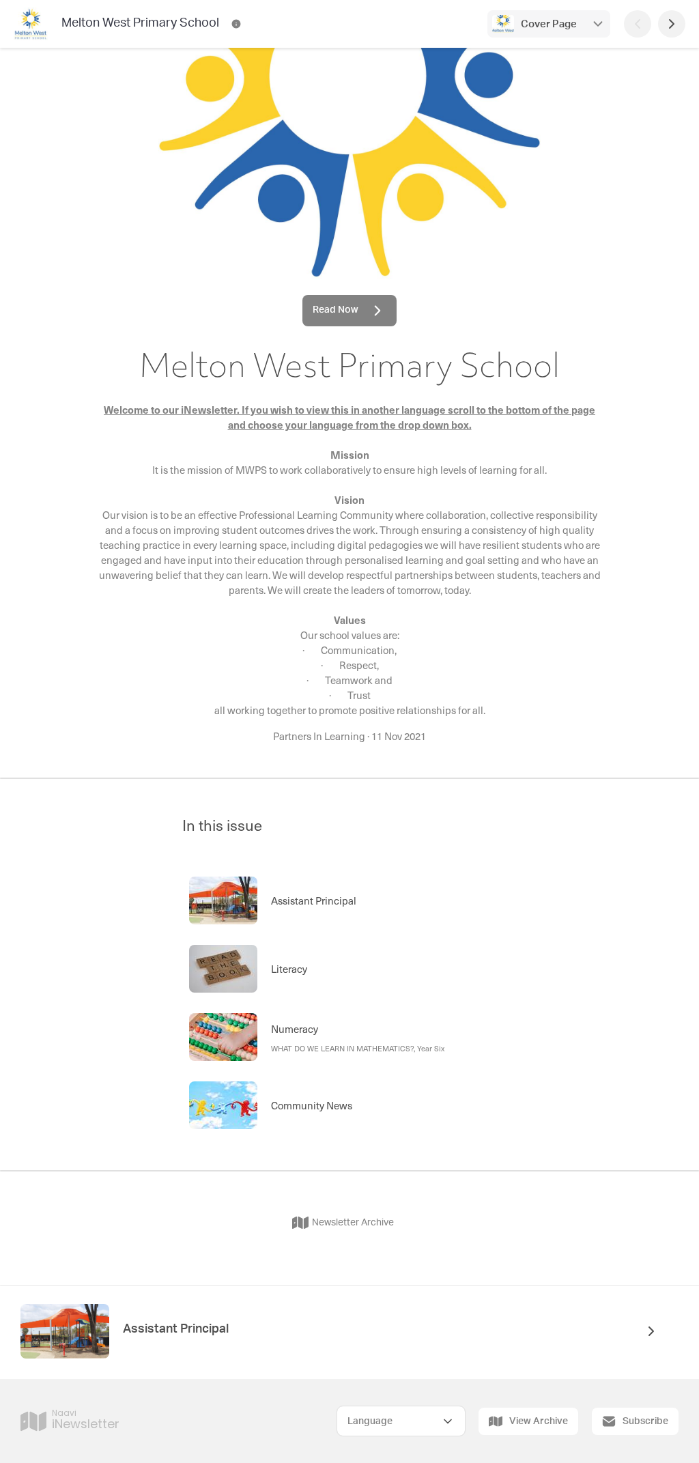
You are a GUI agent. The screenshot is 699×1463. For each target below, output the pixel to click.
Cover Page (549, 24)
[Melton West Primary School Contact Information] (236, 24)
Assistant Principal (176, 1329)
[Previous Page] (637, 24)
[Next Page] (671, 24)
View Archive (538, 1421)
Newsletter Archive (353, 1222)
